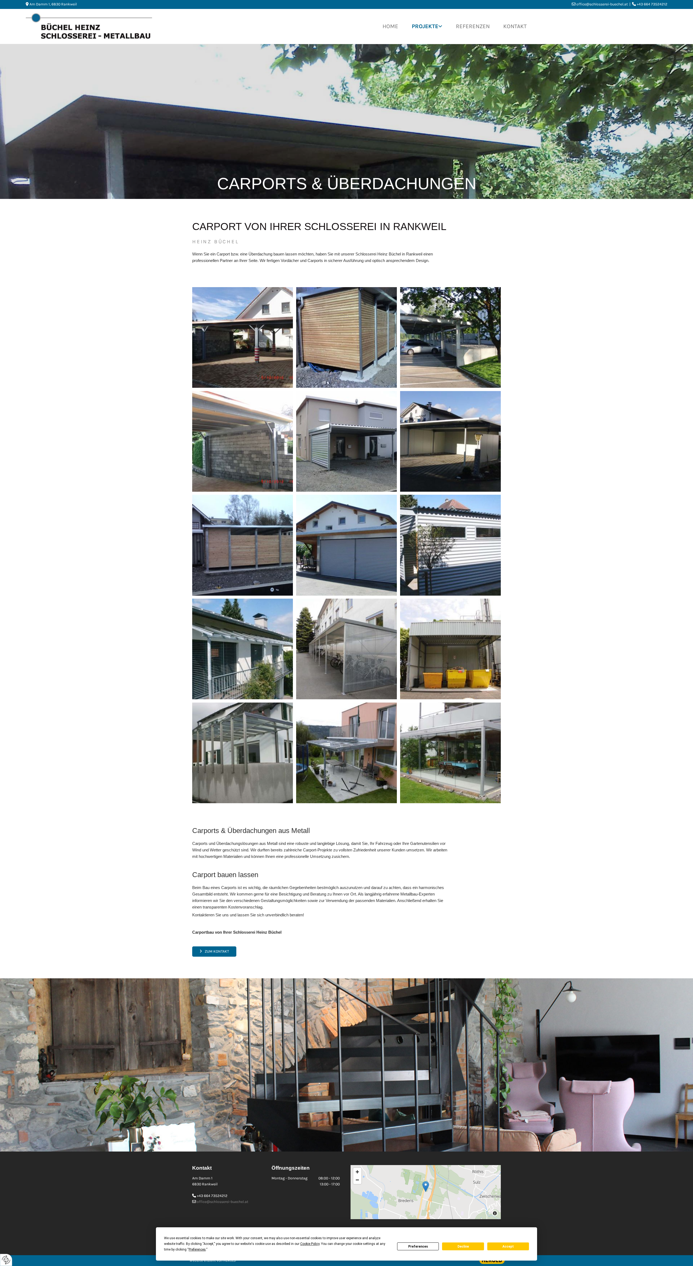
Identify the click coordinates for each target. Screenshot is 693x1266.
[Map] (426, 1192)
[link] (427, 26)
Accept (508, 1246)
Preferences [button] (197, 1249)
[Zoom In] (357, 1172)
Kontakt (515, 26)
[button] (214, 951)
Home (390, 26)
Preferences (418, 1246)
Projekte (425, 26)
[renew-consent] (6, 1260)
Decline (463, 1246)
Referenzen (473, 26)
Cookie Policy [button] (309, 1244)
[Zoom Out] (357, 1180)
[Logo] (130, 26)
